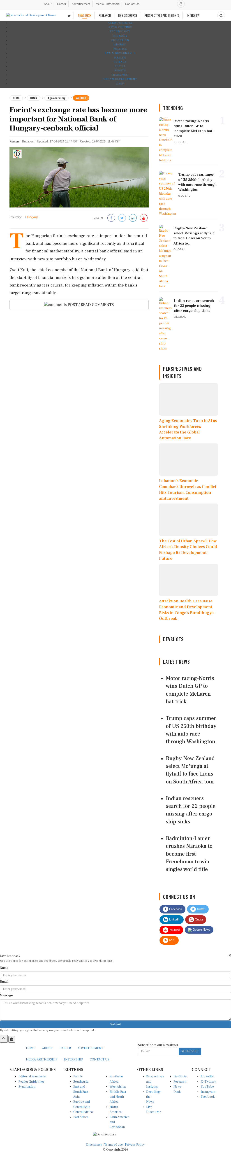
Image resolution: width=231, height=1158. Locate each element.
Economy (120, 36)
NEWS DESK (84, 15)
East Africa (80, 1117)
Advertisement (81, 4)
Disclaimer (94, 1145)
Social (120, 66)
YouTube (207, 1087)
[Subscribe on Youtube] (144, 218)
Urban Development (120, 79)
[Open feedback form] (11, 1039)
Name (4, 968)
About (48, 4)
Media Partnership (108, 4)
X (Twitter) (208, 1082)
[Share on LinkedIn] (133, 218)
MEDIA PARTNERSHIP (41, 1060)
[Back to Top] (4, 1038)
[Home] (69, 15)
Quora (198, 919)
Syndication (26, 1087)
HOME (30, 1048)
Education (120, 40)
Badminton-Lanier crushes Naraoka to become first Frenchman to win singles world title (189, 854)
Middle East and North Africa (118, 1097)
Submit (115, 1024)
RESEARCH (105, 15)
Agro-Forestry (120, 23)
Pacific (78, 1076)
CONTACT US (99, 1060)
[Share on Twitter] (122, 218)
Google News (201, 929)
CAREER (65, 1048)
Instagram (208, 1092)
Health (120, 57)
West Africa (118, 1087)
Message (6, 995)
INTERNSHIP (73, 1060)
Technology (120, 31)
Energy (120, 44)
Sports (120, 70)
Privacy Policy (135, 1145)
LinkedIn (174, 919)
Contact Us (132, 4)
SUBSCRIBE (189, 1051)
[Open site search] (221, 15)
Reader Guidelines (31, 1082)
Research (179, 1082)
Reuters (14, 141)
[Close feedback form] (230, 955)
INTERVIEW (193, 15)
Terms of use (113, 1145)
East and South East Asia (80, 1092)
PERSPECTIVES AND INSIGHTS (162, 15)
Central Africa (83, 1112)
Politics (120, 49)
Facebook (175, 909)
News (33, 98)
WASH (120, 83)
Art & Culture (120, 27)
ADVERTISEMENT (90, 1048)
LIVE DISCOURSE (127, 15)
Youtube (174, 930)
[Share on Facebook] (111, 218)
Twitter (200, 909)
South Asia (80, 1082)
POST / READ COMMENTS (90, 304)
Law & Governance (120, 53)
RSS (171, 940)
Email (4, 982)
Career (61, 4)
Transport (120, 75)
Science (120, 62)
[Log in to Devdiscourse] (181, 4)
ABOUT (47, 1048)
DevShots (180, 1076)
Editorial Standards (32, 1076)
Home (16, 98)
